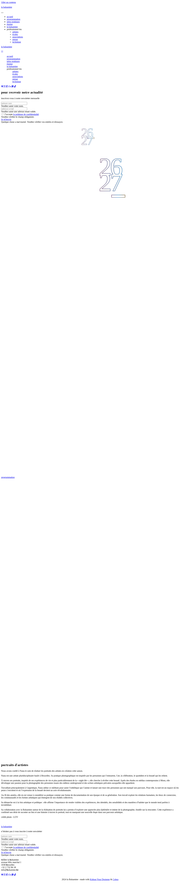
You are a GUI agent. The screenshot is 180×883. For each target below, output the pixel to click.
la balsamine (6, 7)
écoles (15, 74)
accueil (10, 56)
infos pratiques (13, 61)
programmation (13, 59)
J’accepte (21, 114)
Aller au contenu (8, 2)
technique (16, 81)
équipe (10, 64)
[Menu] (2, 12)
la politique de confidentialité (26, 114)
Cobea (115, 879)
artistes (15, 71)
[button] (2, 51)
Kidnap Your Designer (100, 879)
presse (15, 79)
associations (17, 76)
